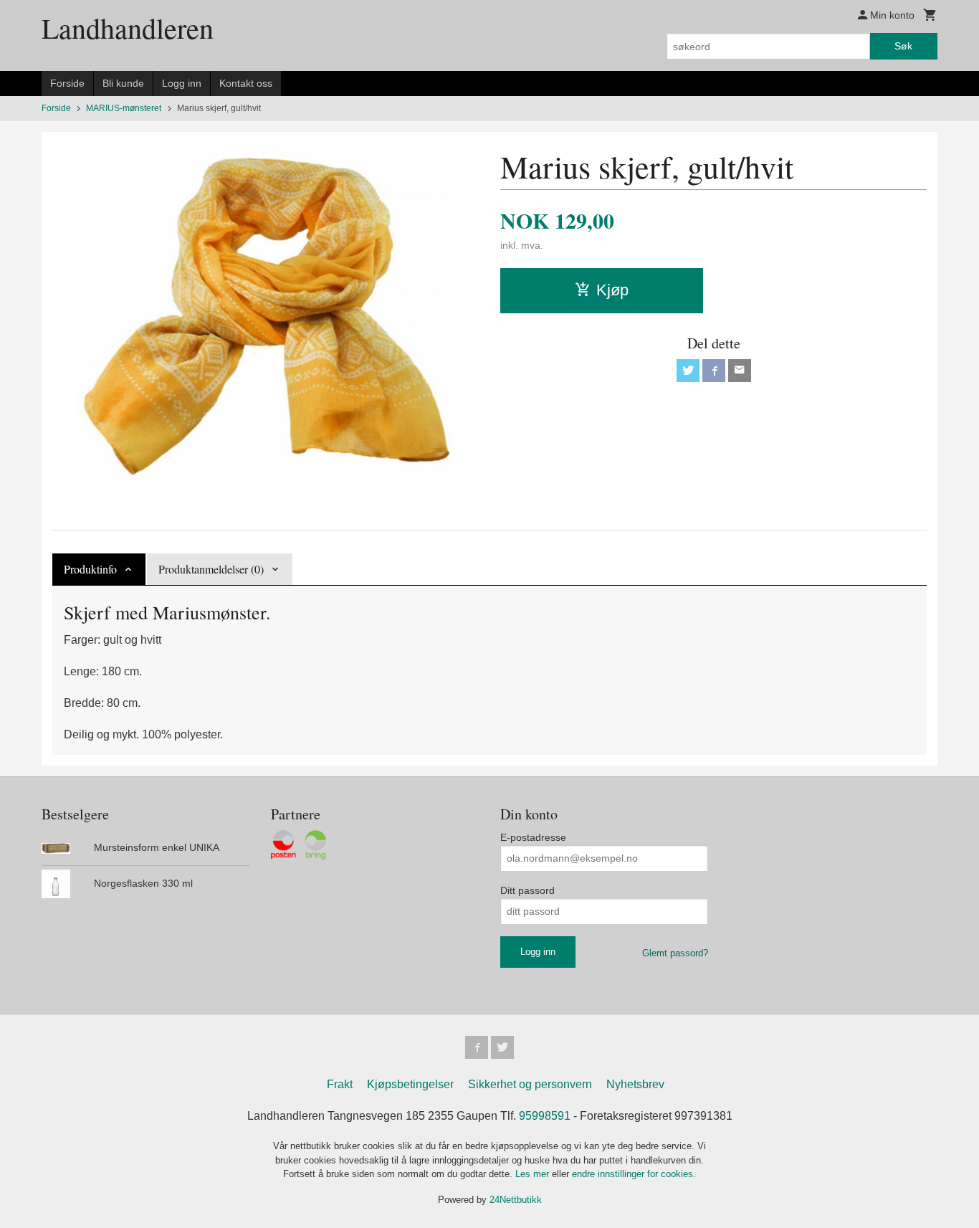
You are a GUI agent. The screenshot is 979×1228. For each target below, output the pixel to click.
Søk (903, 46)
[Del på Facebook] (713, 370)
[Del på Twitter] (688, 370)
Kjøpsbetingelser (410, 1084)
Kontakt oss (245, 83)
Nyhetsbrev (635, 1084)
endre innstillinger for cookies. (634, 1173)
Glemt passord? (675, 953)
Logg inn (181, 83)
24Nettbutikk (516, 1199)
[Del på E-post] (739, 370)
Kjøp (612, 290)
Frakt (340, 1084)
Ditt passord (527, 890)
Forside (67, 83)
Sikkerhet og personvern (530, 1084)
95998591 (544, 1116)
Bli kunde (123, 83)
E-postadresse (533, 837)
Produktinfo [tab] (90, 568)
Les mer (533, 1173)
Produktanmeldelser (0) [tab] (211, 568)
